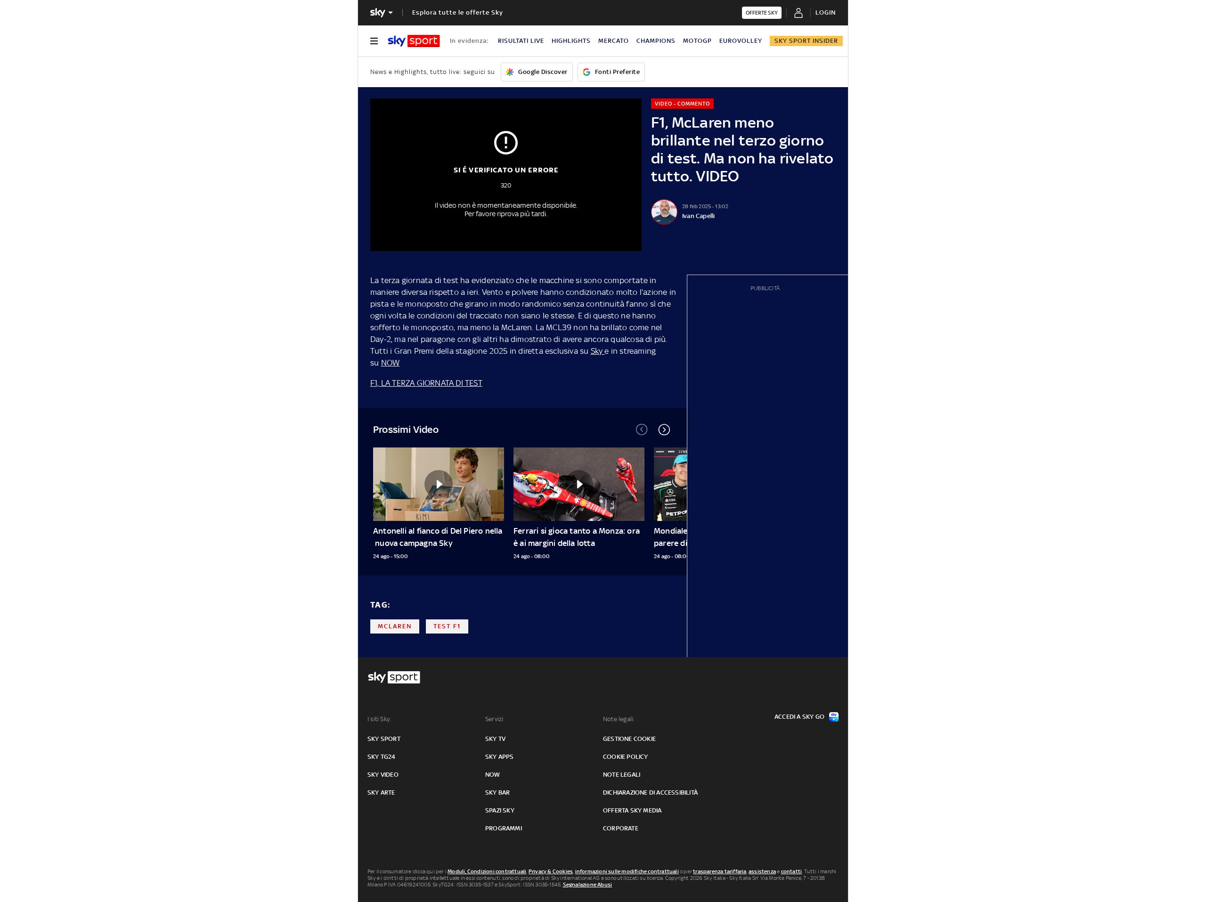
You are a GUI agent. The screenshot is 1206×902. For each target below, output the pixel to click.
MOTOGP (697, 40)
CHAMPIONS (656, 40)
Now (492, 774)
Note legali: (619, 719)
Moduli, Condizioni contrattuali (487, 871)
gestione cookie (629, 738)
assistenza (762, 871)
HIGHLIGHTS (571, 40)
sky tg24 (381, 756)
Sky (598, 351)
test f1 (447, 626)
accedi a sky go (799, 716)
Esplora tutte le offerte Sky (457, 12)
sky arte (381, 792)
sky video (383, 774)
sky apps (499, 756)
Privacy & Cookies (551, 871)
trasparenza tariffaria (719, 871)
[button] (664, 429)
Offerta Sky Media (632, 810)
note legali (621, 774)
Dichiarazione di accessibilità (650, 792)
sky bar (497, 792)
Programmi (503, 828)
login (825, 12)
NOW (390, 362)
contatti (791, 871)
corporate (620, 828)
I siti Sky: (379, 719)
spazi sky (499, 810)
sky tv (495, 738)
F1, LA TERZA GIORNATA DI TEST (426, 383)
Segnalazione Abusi (587, 884)
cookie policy (625, 756)
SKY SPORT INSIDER (806, 40)
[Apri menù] (374, 41)
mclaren (395, 626)
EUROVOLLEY (740, 40)
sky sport (383, 738)
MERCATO (613, 40)
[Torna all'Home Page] (413, 41)
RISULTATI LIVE (521, 40)
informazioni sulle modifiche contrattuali (627, 871)
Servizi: (495, 719)
